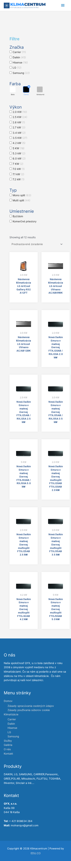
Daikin (11, 723)
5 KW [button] (18, 148)
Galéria (8, 744)
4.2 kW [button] (19, 143)
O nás (7, 749)
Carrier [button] (19, 52)
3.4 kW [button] (19, 132)
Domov (8, 700)
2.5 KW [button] (20, 117)
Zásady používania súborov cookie (29, 710)
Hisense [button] (20, 62)
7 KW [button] (18, 163)
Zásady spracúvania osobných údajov (31, 705)
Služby (8, 740)
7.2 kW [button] (18, 179)
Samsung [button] (21, 72)
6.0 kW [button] (19, 158)
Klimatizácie (11, 714)
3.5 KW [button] (20, 137)
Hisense (12, 727)
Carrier (12, 719)
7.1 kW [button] (18, 174)
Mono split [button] (22, 195)
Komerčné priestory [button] (25, 221)
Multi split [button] (21, 200)
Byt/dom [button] (18, 216)
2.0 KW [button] (20, 111)
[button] (12, 91)
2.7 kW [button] (19, 127)
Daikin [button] (19, 57)
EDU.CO (36, 853)
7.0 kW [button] (19, 168)
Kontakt (8, 753)
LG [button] (17, 67)
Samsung (13, 736)
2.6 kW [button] (19, 122)
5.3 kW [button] (19, 153)
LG (9, 732)
